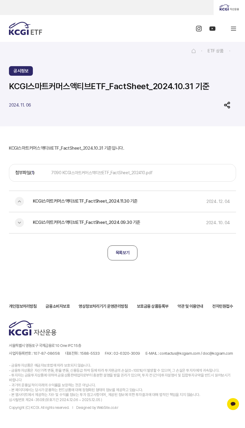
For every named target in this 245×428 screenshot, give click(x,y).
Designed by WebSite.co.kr (97, 407)
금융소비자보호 (57, 306)
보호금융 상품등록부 (153, 306)
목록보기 (122, 252)
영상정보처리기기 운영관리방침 (103, 306)
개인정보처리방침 (22, 306)
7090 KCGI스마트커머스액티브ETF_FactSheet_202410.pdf (101, 172)
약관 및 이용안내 (190, 306)
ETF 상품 (215, 51)
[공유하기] (227, 105)
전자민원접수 (222, 306)
